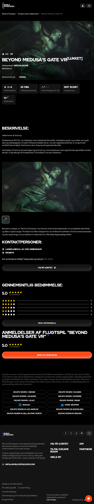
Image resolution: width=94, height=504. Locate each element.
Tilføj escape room (59, 450)
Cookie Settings (9, 491)
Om (81, 444)
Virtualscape (21, 65)
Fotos (22, 77)
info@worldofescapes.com (20, 464)
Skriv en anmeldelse (47, 355)
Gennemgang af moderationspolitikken (19, 495)
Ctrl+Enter (48, 259)
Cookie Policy (24, 487)
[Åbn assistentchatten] (88, 498)
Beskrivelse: (8, 77)
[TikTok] (76, 433)
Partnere (85, 449)
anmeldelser (14, 294)
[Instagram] (71, 433)
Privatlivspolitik (9, 487)
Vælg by (55, 457)
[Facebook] (65, 433)
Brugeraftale (7, 499)
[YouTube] (81, 433)
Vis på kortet (59, 444)
